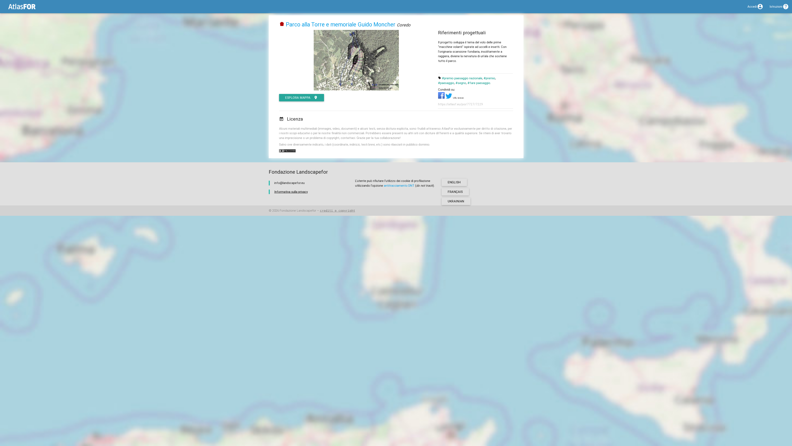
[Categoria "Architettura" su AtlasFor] (281, 24)
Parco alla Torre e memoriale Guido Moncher (340, 24)
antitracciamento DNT (399, 185)
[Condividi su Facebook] (442, 98)
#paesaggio (446, 83)
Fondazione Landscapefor (298, 210)
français (455, 192)
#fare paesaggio (479, 83)
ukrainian (456, 201)
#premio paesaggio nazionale (462, 78)
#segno (461, 83)
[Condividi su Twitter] (449, 98)
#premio (489, 78)
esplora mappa (298, 98)
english (454, 182)
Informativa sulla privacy (291, 192)
